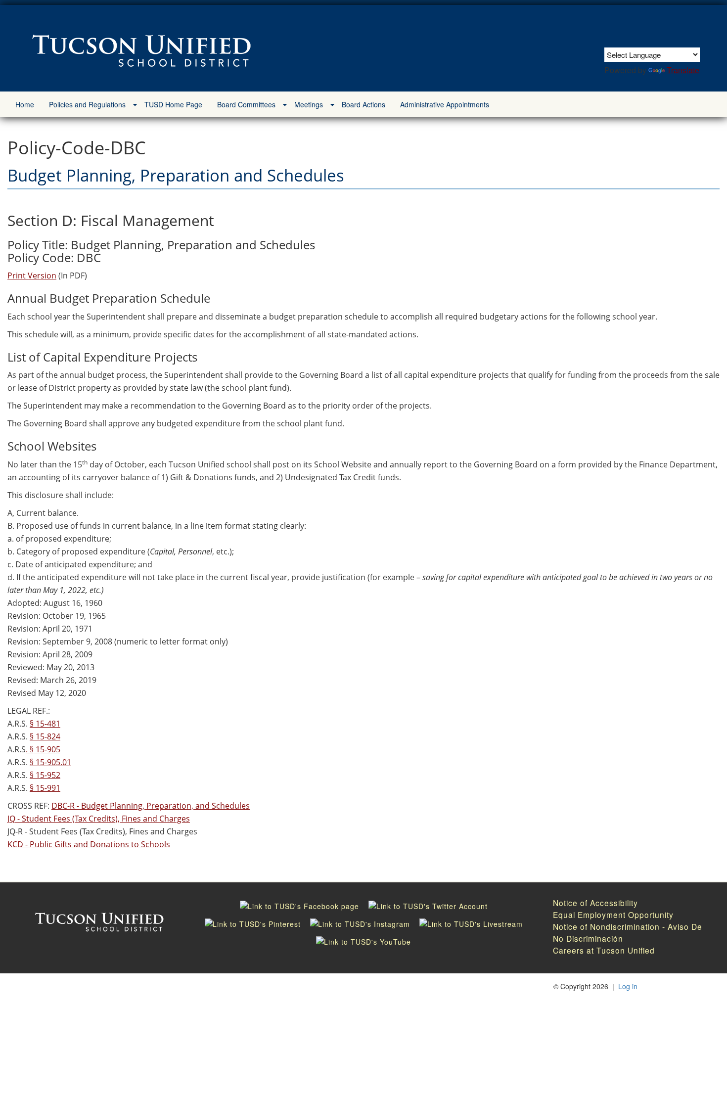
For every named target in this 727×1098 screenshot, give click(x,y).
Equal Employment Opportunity (613, 914)
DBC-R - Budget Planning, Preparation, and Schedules (150, 805)
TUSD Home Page (173, 104)
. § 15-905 (43, 749)
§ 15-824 (45, 736)
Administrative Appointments (444, 104)
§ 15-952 (45, 775)
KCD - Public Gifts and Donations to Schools (88, 844)
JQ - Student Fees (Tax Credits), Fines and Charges (98, 818)
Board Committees (246, 104)
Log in (627, 986)
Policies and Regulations (87, 104)
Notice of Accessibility (595, 902)
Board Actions (363, 104)
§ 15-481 (45, 723)
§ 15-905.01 (50, 762)
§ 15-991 (45, 787)
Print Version (31, 275)
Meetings (308, 104)
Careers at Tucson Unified (604, 950)
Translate (683, 70)
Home (24, 104)
